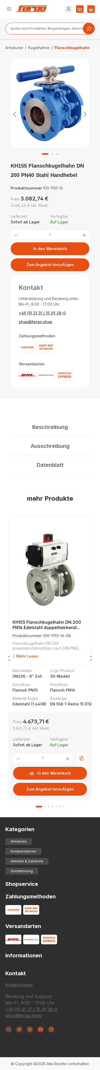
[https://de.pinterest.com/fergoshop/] (30, 1029)
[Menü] (9, 9)
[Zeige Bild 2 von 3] (52, 154)
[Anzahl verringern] (16, 234)
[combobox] (50, 28)
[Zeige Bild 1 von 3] (45, 154)
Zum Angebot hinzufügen (50, 264)
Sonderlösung (22, 871)
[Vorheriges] (15, 114)
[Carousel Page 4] (52, 806)
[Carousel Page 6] (60, 806)
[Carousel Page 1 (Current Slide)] (39, 806)
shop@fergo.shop (35, 321)
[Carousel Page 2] (45, 806)
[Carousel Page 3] (49, 806)
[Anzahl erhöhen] (84, 234)
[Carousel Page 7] (64, 806)
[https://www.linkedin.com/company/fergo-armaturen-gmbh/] (51, 1029)
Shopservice (21, 884)
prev (9, 659)
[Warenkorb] (91, 9)
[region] (50, 113)
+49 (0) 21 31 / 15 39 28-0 (42, 313)
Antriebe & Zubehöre (27, 861)
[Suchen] (89, 28)
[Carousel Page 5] (56, 806)
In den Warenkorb (50, 248)
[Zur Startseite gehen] (32, 8)
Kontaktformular (19, 984)
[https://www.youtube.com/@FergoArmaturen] (40, 1029)
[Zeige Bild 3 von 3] (57, 154)
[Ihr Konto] (68, 9)
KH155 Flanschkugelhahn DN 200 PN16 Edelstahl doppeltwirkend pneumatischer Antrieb (47, 625)
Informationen (23, 955)
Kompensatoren (23, 851)
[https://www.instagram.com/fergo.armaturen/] (8, 1029)
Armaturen (19, 841)
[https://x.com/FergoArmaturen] (19, 1029)
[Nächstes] (85, 114)
